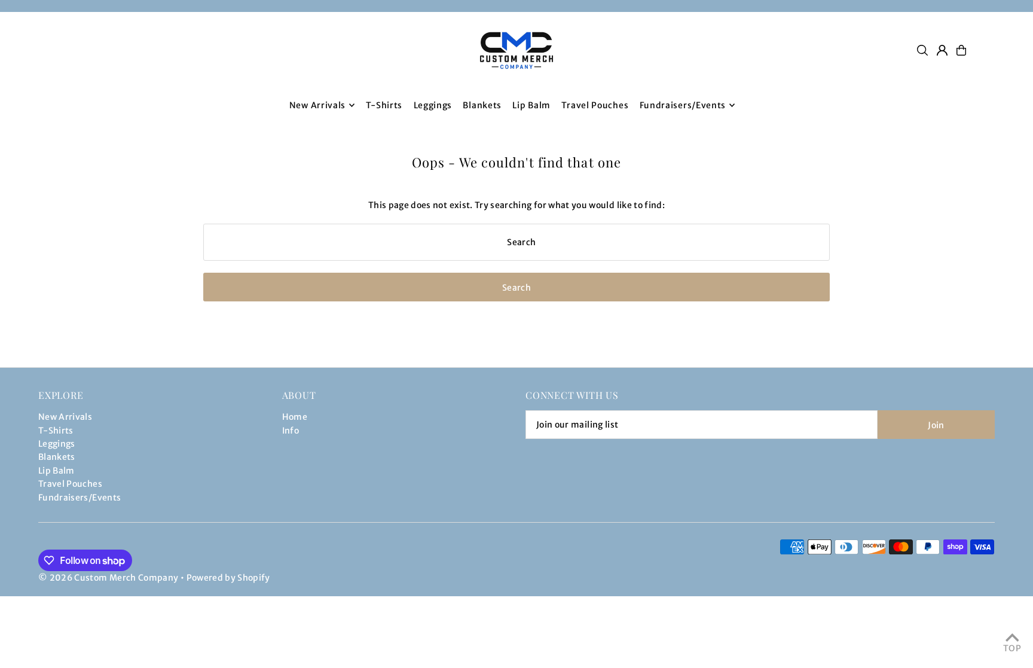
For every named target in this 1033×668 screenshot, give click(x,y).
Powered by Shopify (228, 577)
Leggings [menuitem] (433, 105)
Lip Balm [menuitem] (531, 105)
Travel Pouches (70, 483)
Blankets (56, 457)
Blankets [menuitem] (482, 105)
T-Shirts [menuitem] (384, 105)
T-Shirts (56, 430)
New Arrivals (65, 416)
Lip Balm (56, 470)
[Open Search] (922, 50)
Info (290, 430)
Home (294, 416)
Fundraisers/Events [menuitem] (683, 105)
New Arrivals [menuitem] (317, 105)
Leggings (56, 443)
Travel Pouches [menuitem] (594, 105)
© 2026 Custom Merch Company (108, 577)
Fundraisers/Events (79, 497)
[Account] (942, 50)
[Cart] (961, 50)
